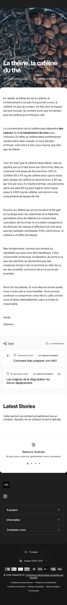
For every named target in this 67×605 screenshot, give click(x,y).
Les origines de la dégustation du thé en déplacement (28, 381)
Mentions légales (53, 587)
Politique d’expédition (35, 587)
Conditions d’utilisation (16, 587)
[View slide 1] (28, 463)
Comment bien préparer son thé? (35, 360)
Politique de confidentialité (45, 583)
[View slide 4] (39, 463)
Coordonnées (33, 591)
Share (11, 343)
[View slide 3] (35, 463)
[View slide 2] (32, 463)
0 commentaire (57, 343)
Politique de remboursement (22, 583)
